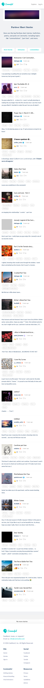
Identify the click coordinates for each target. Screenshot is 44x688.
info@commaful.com (17, 639)
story (11, 344)
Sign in (5, 659)
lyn (27, 600)
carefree (5, 457)
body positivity (7, 375)
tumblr (20, 600)
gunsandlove (7, 205)
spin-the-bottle (26, 96)
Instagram (27, 663)
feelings (5, 208)
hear (34, 545)
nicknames (21, 50)
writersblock (7, 315)
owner (5, 372)
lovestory (25, 205)
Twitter (26, 656)
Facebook (27, 653)
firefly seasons (7, 516)
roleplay (27, 486)
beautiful (13, 545)
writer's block (18, 315)
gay (4, 96)
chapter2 (25, 404)
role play (35, 486)
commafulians (34, 50)
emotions (36, 181)
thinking (27, 545)
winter (5, 513)
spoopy (12, 486)
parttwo (35, 70)
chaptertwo (6, 404)
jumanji (5, 232)
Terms (25, 676)
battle (10, 574)
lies (32, 600)
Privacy (26, 673)
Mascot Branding (8, 676)
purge (5, 125)
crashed (5, 285)
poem (12, 372)
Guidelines (27, 680)
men (20, 545)
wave (4, 431)
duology (28, 151)
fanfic (20, 232)
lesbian (10, 96)
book (25, 344)
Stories (5, 656)
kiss (17, 96)
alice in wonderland (9, 348)
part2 (4, 407)
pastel (20, 486)
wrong (5, 545)
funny (5, 344)
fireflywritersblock (8, 312)
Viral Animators (8, 680)
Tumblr (26, 659)
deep (27, 431)
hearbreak (36, 457)
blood (5, 600)
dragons (20, 151)
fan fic (13, 232)
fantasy (12, 151)
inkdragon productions (10, 288)
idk (4, 259)
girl (4, 574)
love (32, 205)
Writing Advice (8, 673)
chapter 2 (16, 404)
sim (11, 125)
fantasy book (7, 155)
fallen (28, 181)
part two (26, 70)
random (10, 259)
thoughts (34, 431)
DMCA (26, 683)
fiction (5, 151)
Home (5, 653)
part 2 (35, 259)
